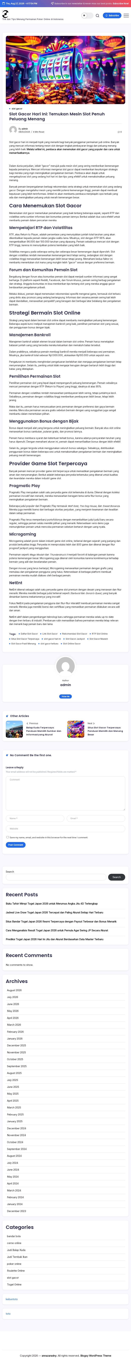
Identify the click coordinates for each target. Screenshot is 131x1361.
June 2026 (13, 1004)
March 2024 (14, 1190)
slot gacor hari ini (52, 639)
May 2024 (13, 1176)
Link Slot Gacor (49, 634)
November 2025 (16, 1052)
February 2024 (15, 1197)
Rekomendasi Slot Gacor (74, 634)
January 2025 (15, 1121)
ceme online (14, 1243)
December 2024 (16, 1128)
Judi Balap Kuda (16, 1250)
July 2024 (12, 1162)
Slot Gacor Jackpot (75, 639)
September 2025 (17, 1066)
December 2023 (16, 1211)
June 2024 (13, 1169)
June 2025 (13, 1086)
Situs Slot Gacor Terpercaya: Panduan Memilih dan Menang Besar (105, 731)
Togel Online (14, 1284)
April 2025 (13, 1100)
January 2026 (15, 1038)
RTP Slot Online (100, 634)
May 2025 (13, 1093)
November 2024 (16, 1135)
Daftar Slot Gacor (29, 634)
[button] (87, 15)
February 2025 (15, 1114)
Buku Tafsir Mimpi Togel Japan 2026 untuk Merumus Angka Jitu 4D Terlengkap (52, 903)
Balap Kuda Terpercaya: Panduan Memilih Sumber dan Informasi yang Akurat (43, 731)
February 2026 (15, 1031)
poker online (14, 1263)
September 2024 (17, 1149)
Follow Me (65, 696)
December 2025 (16, 1045)
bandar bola (14, 1236)
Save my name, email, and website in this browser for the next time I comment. (49, 837)
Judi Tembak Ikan (17, 1256)
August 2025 (14, 1073)
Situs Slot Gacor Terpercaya (25, 639)
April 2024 (13, 1183)
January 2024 (15, 1204)
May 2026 (13, 1011)
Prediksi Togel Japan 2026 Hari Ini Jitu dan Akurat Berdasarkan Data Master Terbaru (54, 939)
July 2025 (12, 1080)
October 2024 (15, 1142)
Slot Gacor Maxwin (99, 639)
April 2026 (13, 1018)
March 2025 (14, 1107)
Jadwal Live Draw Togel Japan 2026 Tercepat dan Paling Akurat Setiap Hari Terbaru (54, 912)
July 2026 (12, 997)
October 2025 (15, 1059)
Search (10, 871)
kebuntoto (12, 1299)
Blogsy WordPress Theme (95, 1355)
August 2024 (14, 1155)
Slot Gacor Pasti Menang (23, 644)
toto (8, 1313)
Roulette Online (16, 1270)
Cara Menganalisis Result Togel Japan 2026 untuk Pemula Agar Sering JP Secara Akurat (57, 930)
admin (25, 129)
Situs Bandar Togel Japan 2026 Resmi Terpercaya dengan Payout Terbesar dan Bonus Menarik (61, 921)
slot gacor (13, 1277)
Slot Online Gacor (72, 644)
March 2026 (14, 1024)
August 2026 (14, 990)
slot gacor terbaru (49, 644)
